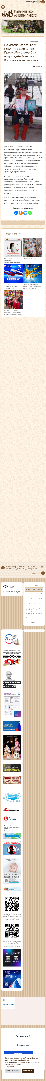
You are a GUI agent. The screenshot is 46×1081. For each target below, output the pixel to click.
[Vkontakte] (16, 213)
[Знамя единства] (32, 256)
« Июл (33, 622)
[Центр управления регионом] (12, 831)
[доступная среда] (12, 802)
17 (26, 608)
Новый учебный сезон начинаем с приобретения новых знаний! (12, 261)
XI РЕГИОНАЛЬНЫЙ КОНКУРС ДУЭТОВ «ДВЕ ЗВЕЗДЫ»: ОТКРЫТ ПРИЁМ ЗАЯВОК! (32, 287)
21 (36, 608)
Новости (39, 66)
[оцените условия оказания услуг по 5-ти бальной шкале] (12, 912)
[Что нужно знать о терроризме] (12, 813)
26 (31, 613)
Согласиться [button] (27, 1071)
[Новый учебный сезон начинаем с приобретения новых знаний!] (13, 256)
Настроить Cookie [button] (12, 1071)
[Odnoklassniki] (21, 213)
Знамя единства (29, 258)
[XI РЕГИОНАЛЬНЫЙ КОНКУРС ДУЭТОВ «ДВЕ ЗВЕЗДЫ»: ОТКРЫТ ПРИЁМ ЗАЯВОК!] (32, 282)
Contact (3, 7)
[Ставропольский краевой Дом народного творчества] (23, 13)
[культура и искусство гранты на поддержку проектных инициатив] (12, 771)
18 (29, 608)
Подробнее (9, 1066)
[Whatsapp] (30, 213)
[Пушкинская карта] (12, 687)
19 (31, 608)
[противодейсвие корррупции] (12, 821)
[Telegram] (25, 213)
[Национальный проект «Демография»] (12, 884)
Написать (18, 1054)
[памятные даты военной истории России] (12, 784)
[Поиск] (38, 2)
